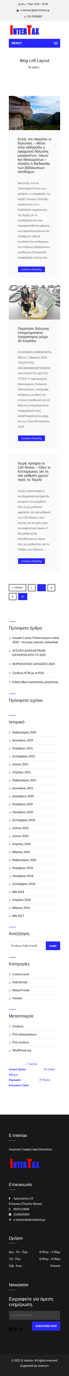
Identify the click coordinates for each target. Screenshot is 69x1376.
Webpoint (43, 1366)
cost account (20, 974)
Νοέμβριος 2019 (22, 867)
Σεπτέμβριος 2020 (23, 820)
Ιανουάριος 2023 (22, 740)
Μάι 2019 (18, 891)
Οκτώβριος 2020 (22, 812)
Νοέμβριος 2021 (22, 748)
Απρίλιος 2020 (21, 844)
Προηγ (18, 587)
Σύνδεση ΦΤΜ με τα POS (28, 673)
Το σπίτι (33, 67)
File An (29, 1082)
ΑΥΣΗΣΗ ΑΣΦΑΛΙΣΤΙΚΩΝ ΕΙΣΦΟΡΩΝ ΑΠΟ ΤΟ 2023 (29, 652)
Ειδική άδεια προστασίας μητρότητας (35, 682)
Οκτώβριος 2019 (22, 875)
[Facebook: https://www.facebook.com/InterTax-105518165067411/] (11, 1329)
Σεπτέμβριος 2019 (23, 883)
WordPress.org (21, 1050)
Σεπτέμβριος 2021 (23, 756)
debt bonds (19, 982)
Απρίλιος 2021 (21, 772)
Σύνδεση (17, 1026)
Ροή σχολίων (20, 1042)
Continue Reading (31, 269)
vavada (17, 998)
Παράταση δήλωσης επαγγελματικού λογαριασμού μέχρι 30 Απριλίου (33, 335)
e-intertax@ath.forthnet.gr (35, 10)
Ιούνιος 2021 (20, 764)
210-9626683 (34, 16)
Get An (23, 1066)
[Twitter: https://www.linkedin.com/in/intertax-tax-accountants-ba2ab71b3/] (21, 1329)
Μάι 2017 (18, 915)
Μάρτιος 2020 (21, 852)
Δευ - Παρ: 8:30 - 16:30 (34, 3)
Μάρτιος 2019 (21, 907)
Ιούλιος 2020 (20, 828)
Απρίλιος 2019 (21, 899)
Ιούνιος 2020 (20, 836)
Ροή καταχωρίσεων (24, 1034)
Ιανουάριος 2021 (22, 788)
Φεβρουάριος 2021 (24, 780)
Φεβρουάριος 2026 (24, 732)
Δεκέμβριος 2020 (23, 796)
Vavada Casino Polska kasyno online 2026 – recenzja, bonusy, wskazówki (35, 640)
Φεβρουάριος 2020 (24, 860)
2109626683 (21, 1214)
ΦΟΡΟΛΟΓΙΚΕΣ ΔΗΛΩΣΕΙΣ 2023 (33, 663)
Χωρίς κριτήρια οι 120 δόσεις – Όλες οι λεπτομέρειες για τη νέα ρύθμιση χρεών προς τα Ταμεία (34, 471)
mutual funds (21, 990)
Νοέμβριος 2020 (22, 804)
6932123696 (21, 1209)
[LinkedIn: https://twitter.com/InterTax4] (16, 1329)
